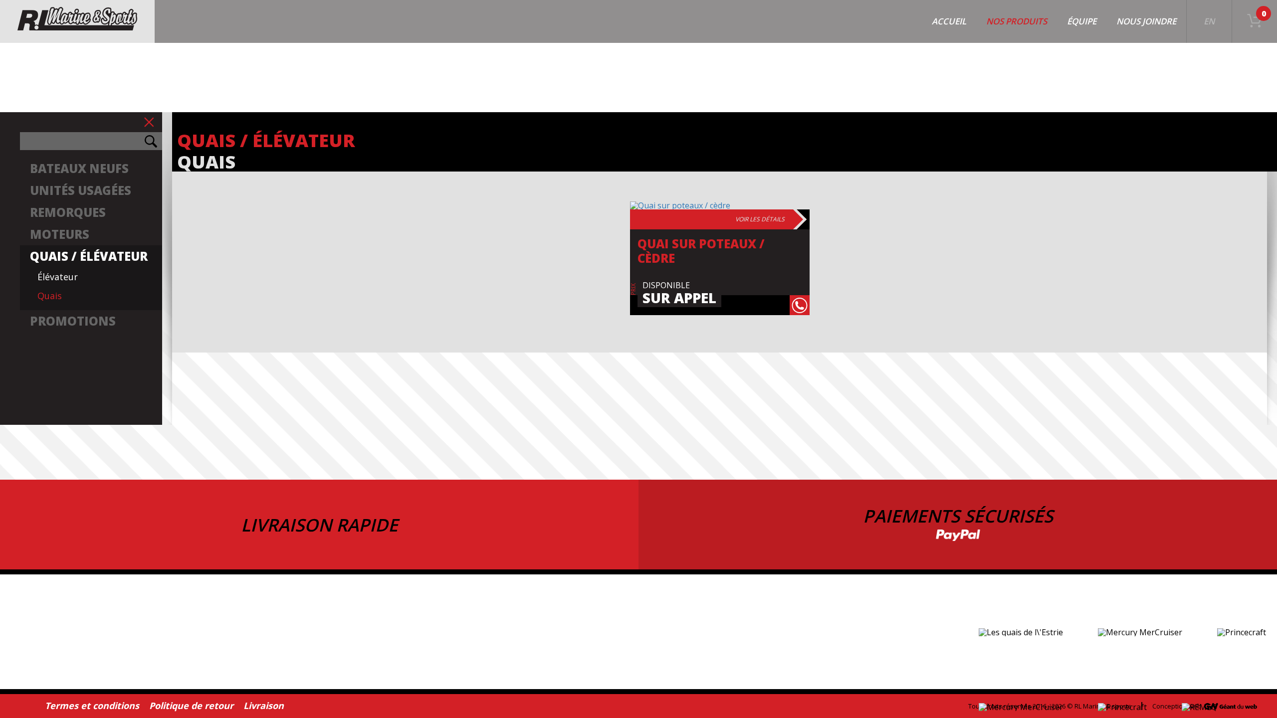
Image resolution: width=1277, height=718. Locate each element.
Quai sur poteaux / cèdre (701, 250)
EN (1209, 21)
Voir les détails (760, 219)
